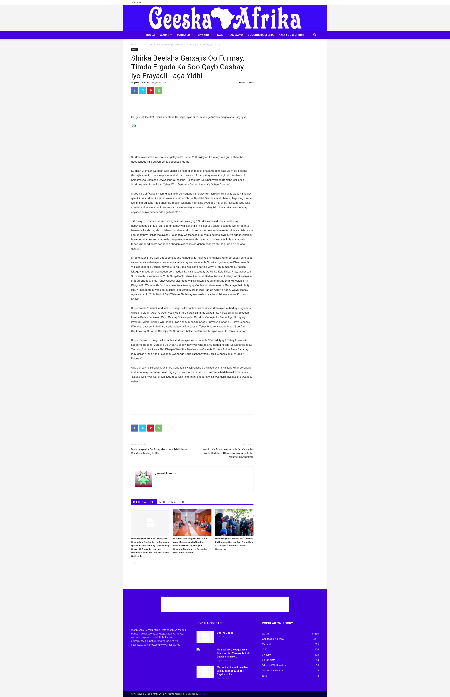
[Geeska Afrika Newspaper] (225, 18)
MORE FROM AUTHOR (171, 502)
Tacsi (220, 35)
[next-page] (139, 563)
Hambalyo (236, 35)
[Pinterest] (150, 90)
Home (134, 44)
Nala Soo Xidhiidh (291, 35)
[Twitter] (142, 90)
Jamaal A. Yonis (141, 82)
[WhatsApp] (158, 90)
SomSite (203, 693)
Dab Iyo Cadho (225, 632)
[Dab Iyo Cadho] (205, 637)
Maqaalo (183, 35)
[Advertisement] (192, 106)
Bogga (150, 35)
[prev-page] (133, 563)
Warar (164, 35)
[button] (314, 35)
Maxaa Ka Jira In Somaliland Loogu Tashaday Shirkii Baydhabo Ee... (233, 671)
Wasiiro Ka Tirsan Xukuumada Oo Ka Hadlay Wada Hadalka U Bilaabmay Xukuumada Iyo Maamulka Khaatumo (228, 453)
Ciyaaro (203, 35)
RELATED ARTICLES (144, 502)
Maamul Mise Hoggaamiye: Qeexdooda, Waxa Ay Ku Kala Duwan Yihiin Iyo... (233, 653)
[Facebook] (134, 90)
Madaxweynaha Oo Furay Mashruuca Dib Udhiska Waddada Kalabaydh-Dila (159, 451)
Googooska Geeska (261, 35)
